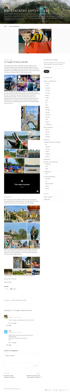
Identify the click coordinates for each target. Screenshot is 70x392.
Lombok (47, 151)
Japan (46, 100)
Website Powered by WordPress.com (12, 388)
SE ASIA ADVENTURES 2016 (49, 176)
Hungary (47, 97)
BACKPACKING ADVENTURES (26, 10)
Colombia (47, 90)
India (46, 166)
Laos (46, 102)
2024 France (46, 139)
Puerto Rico (47, 114)
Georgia (47, 95)
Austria (47, 85)
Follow (46, 71)
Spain (46, 119)
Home (5, 26)
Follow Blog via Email (51, 59)
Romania (47, 117)
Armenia (47, 83)
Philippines (47, 154)
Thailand (24, 300)
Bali (46, 144)
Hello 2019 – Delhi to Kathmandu (51, 162)
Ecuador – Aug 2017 (48, 197)
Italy (46, 173)
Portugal (47, 112)
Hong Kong (47, 164)
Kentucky (47, 131)
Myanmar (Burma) (49, 183)
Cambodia (47, 88)
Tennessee (47, 136)
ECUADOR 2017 (47, 159)
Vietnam (47, 156)
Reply (10, 325)
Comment (35, 365)
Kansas (47, 129)
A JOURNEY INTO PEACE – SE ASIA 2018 (52, 142)
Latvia (46, 105)
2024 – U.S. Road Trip (48, 127)
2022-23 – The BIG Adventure (50, 81)
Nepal (46, 168)
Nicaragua (47, 109)
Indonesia (47, 149)
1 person (14, 342)
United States (48, 124)
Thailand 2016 (47, 199)
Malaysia (47, 107)
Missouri (47, 134)
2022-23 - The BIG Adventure (13, 300)
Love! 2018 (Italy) (47, 171)
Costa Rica (47, 92)
